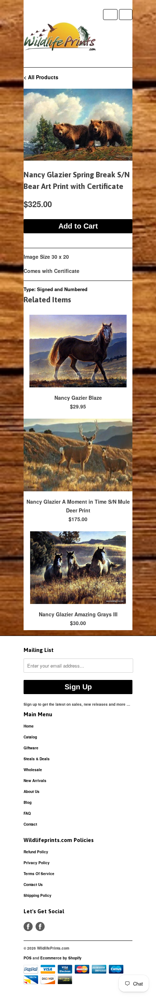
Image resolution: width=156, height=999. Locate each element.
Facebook (28, 926)
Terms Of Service (39, 873)
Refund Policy (36, 851)
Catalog (30, 737)
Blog (28, 802)
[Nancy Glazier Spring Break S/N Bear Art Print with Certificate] (78, 125)
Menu (110, 14)
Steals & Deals (37, 758)
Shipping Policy (38, 895)
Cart (125, 14)
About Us (32, 791)
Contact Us (33, 884)
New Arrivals (35, 780)
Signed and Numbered (62, 289)
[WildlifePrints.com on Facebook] (40, 926)
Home (29, 726)
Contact (30, 824)
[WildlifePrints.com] (60, 38)
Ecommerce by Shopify (61, 957)
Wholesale (33, 769)
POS (28, 957)
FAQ (27, 813)
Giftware (31, 747)
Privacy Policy (37, 862)
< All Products (41, 77)
